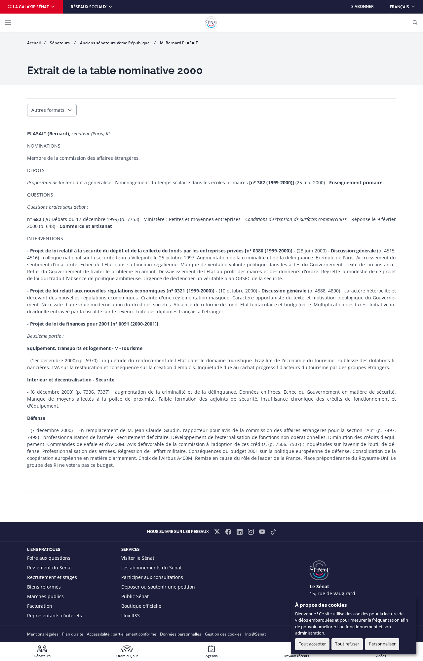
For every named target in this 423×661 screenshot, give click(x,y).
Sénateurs (60, 43)
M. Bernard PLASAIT (179, 43)
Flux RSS (130, 615)
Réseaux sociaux (89, 7)
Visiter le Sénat (137, 558)
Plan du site (72, 634)
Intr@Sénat (255, 634)
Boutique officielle (141, 606)
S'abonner (362, 6)
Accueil (34, 43)
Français (406, 6)
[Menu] (8, 22)
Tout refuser (347, 644)
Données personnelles (180, 634)
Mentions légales (42, 634)
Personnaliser (382, 644)
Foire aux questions (48, 558)
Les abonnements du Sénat (151, 567)
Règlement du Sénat (49, 567)
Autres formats (47, 110)
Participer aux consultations (152, 577)
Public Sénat (135, 596)
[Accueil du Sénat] (211, 22)
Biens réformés (44, 587)
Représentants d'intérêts (54, 615)
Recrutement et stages (52, 577)
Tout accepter (312, 644)
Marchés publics (45, 596)
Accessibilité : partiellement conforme (121, 634)
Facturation (39, 606)
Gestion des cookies (223, 634)
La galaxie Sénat (31, 7)
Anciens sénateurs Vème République (115, 43)
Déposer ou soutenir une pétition (158, 587)
